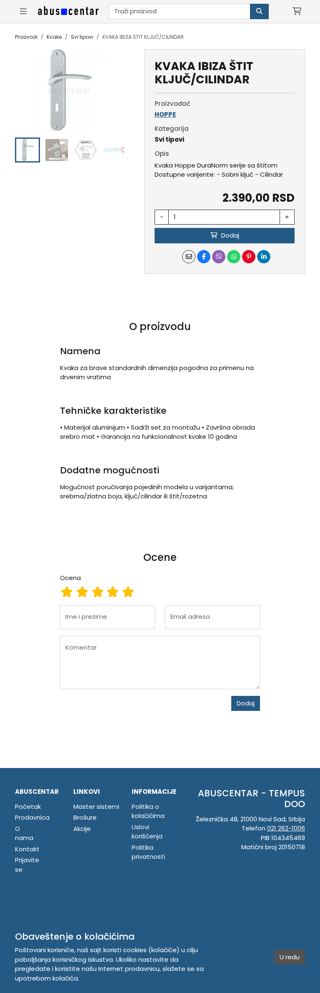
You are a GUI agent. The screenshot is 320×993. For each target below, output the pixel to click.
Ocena (70, 577)
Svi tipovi (82, 36)
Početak (28, 806)
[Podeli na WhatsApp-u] (233, 256)
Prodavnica (32, 817)
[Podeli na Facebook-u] (203, 256)
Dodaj (246, 703)
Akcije (82, 828)
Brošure (85, 817)
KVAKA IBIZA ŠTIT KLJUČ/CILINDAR (143, 36)
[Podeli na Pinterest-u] (248, 256)
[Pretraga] (259, 11)
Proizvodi (26, 36)
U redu (290, 957)
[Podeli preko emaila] (188, 256)
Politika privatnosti (148, 852)
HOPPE (165, 114)
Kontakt (27, 849)
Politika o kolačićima (148, 811)
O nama (24, 833)
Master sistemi (96, 806)
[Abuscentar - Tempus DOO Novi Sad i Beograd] (68, 11)
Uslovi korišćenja (147, 832)
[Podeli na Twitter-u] (218, 256)
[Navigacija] (23, 11)
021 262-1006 (286, 828)
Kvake (54, 36)
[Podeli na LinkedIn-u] (263, 256)
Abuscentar (37, 791)
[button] (27, 150)
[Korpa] (297, 11)
